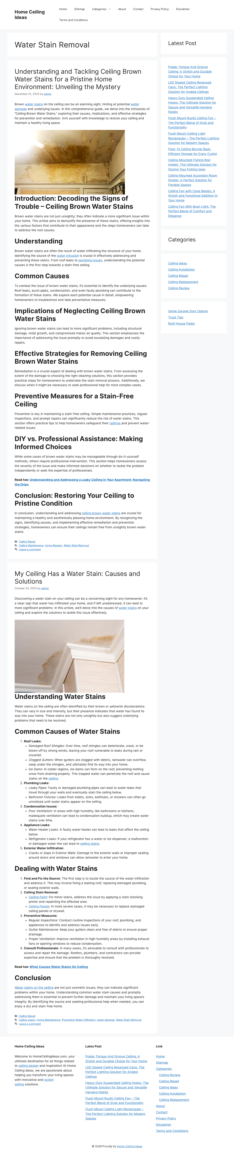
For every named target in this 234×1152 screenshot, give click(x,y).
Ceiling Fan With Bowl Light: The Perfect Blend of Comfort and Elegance (192, 211)
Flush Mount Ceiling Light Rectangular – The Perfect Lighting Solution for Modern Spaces (193, 138)
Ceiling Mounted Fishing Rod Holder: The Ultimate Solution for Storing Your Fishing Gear (192, 164)
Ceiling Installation (181, 269)
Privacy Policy (160, 9)
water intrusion (68, 255)
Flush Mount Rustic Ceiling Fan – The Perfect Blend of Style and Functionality (192, 122)
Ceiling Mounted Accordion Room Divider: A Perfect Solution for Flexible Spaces (192, 180)
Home (63, 9)
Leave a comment (30, 549)
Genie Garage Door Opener (188, 311)
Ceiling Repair (27, 541)
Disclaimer (183, 9)
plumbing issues (90, 260)
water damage (106, 1019)
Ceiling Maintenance (31, 545)
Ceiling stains (27, 1019)
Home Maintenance (48, 1019)
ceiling (53, 778)
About (122, 9)
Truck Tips (175, 317)
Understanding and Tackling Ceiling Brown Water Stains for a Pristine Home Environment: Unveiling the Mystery (78, 79)
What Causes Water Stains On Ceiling (59, 967)
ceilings (115, 423)
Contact (138, 9)
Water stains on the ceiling (34, 987)
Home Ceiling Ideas (129, 1146)
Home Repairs (53, 545)
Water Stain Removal (76, 545)
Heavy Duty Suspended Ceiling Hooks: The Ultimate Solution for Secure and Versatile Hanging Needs (117, 1087)
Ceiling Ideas (177, 263)
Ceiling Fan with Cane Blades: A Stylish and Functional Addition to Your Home (193, 195)
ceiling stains (89, 843)
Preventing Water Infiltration (78, 1019)
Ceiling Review (179, 288)
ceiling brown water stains (101, 513)
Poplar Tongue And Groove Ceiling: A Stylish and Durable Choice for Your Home (190, 71)
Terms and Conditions (73, 20)
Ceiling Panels (39, 906)
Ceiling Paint (38, 897)
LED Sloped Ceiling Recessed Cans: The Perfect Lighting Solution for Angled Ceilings (189, 87)
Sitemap (79, 9)
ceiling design (28, 1066)
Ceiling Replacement (183, 282)
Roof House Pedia (181, 323)
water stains (34, 104)
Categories (99, 9)
